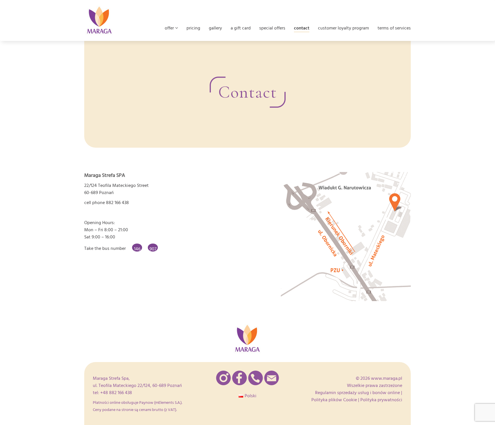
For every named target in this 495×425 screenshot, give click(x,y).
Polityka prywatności (381, 400)
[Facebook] (239, 378)
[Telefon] (255, 378)
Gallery (215, 28)
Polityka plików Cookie (334, 400)
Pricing (193, 28)
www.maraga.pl (386, 378)
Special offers (272, 28)
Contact (301, 28)
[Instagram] (223, 378)
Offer (170, 28)
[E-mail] (271, 378)
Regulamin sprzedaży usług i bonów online (357, 392)
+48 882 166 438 (116, 392)
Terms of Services (394, 28)
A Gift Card (241, 28)
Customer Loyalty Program (343, 28)
